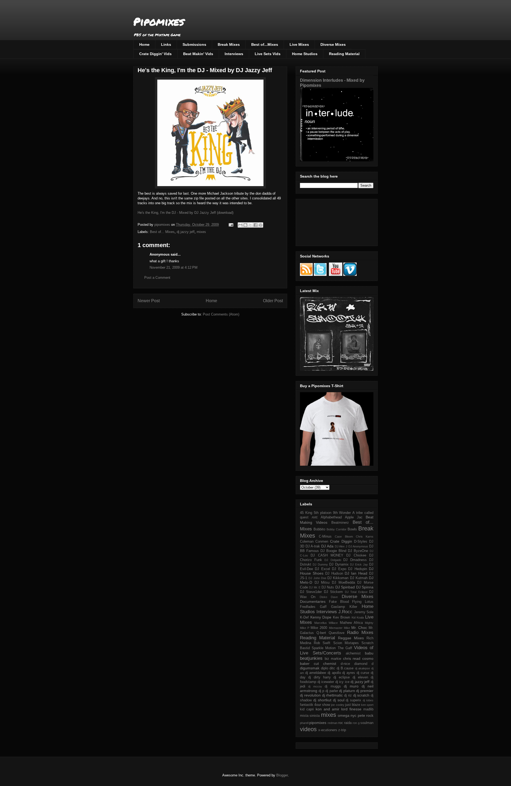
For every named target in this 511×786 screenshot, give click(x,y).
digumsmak (309, 668)
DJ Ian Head (356, 573)
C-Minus (325, 536)
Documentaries (312, 601)
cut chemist (325, 663)
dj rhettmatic (332, 695)
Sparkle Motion (324, 648)
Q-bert (321, 633)
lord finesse (351, 709)
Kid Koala (358, 617)
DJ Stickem (333, 592)
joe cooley (337, 704)
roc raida (345, 723)
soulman (366, 723)
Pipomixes (158, 21)
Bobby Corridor (337, 529)
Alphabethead (331, 517)
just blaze (352, 705)
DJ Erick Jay (359, 564)
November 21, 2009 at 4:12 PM (173, 267)
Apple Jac (353, 517)
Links (166, 44)
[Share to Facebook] (255, 225)
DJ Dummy (320, 564)
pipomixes (317, 722)
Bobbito (319, 529)
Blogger (282, 775)
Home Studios (305, 54)
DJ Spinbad (345, 587)
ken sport (367, 704)
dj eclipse (341, 677)
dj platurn (347, 691)
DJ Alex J (341, 546)
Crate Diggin (341, 541)
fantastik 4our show (315, 705)
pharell (304, 722)
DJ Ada (327, 546)
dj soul (338, 700)
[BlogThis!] (245, 225)
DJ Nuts (328, 587)
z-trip (342, 730)
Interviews (234, 54)
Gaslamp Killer (344, 607)
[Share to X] (250, 225)
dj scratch (361, 695)
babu (369, 653)
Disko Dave (329, 597)
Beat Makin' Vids (198, 54)
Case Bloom (344, 536)
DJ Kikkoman (337, 578)
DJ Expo (339, 569)
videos (308, 729)
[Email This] (240, 225)
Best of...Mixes (264, 44)
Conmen (321, 541)
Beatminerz (340, 523)
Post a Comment (157, 278)
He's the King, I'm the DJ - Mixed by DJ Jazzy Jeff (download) (185, 213)
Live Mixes (299, 44)
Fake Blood (339, 602)
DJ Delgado (332, 560)
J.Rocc (345, 611)
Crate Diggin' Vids (155, 54)
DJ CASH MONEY (327, 555)
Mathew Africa (351, 623)
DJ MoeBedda (343, 582)
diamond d (363, 664)
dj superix (353, 700)
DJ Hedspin (357, 569)
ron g (356, 722)
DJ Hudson (334, 573)
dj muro (351, 686)
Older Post (273, 300)
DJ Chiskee (356, 555)
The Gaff (345, 648)
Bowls (352, 529)
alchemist (353, 653)
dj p (321, 691)
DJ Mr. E (314, 587)
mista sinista (310, 716)
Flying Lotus (362, 602)
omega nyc (347, 715)
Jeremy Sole (364, 612)
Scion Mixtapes (346, 643)
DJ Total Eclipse (356, 591)
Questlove (336, 633)
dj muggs (333, 686)
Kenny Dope (321, 617)
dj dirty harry (319, 677)
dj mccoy (315, 686)
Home (144, 44)
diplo (324, 668)
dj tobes (368, 700)
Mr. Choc (359, 627)
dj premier (364, 691)
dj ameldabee (315, 673)
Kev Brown (341, 617)
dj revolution (310, 695)
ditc (332, 668)
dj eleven (360, 677)
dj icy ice (342, 682)
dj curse (363, 673)
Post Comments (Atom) (221, 314)
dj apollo (334, 673)
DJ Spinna (364, 587)
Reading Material (344, 54)
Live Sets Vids (268, 54)
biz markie (333, 659)
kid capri (307, 709)
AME (315, 517)
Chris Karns (364, 536)
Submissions (194, 44)
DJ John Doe (317, 578)
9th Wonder (342, 513)
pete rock (365, 715)
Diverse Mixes (333, 44)
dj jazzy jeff (186, 232)
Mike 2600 (319, 628)
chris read (352, 658)
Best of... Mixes (162, 232)
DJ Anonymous (358, 546)
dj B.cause (345, 668)
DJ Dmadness (355, 560)
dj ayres (348, 673)
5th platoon (322, 513)
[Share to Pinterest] (260, 225)
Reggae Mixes (351, 638)
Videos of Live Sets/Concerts (336, 650)
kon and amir (327, 709)
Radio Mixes (360, 632)
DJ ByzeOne (358, 551)
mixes (201, 232)
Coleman (307, 541)
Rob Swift (322, 643)
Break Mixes (229, 44)
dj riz (348, 695)
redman (332, 722)
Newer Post (149, 300)
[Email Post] (230, 225)
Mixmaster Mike (339, 627)
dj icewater (326, 682)
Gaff (323, 607)
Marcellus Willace (326, 622)
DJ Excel (322, 569)
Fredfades (307, 607)
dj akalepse (362, 668)
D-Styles (360, 541)
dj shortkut (322, 700)
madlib (368, 709)
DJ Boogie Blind (333, 551)
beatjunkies (311, 658)
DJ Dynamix (339, 564)
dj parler (331, 691)
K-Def (304, 617)
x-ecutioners (327, 730)
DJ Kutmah (359, 578)
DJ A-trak (313, 546)
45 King (306, 513)
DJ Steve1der (311, 592)
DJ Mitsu (322, 582)
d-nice (345, 664)
